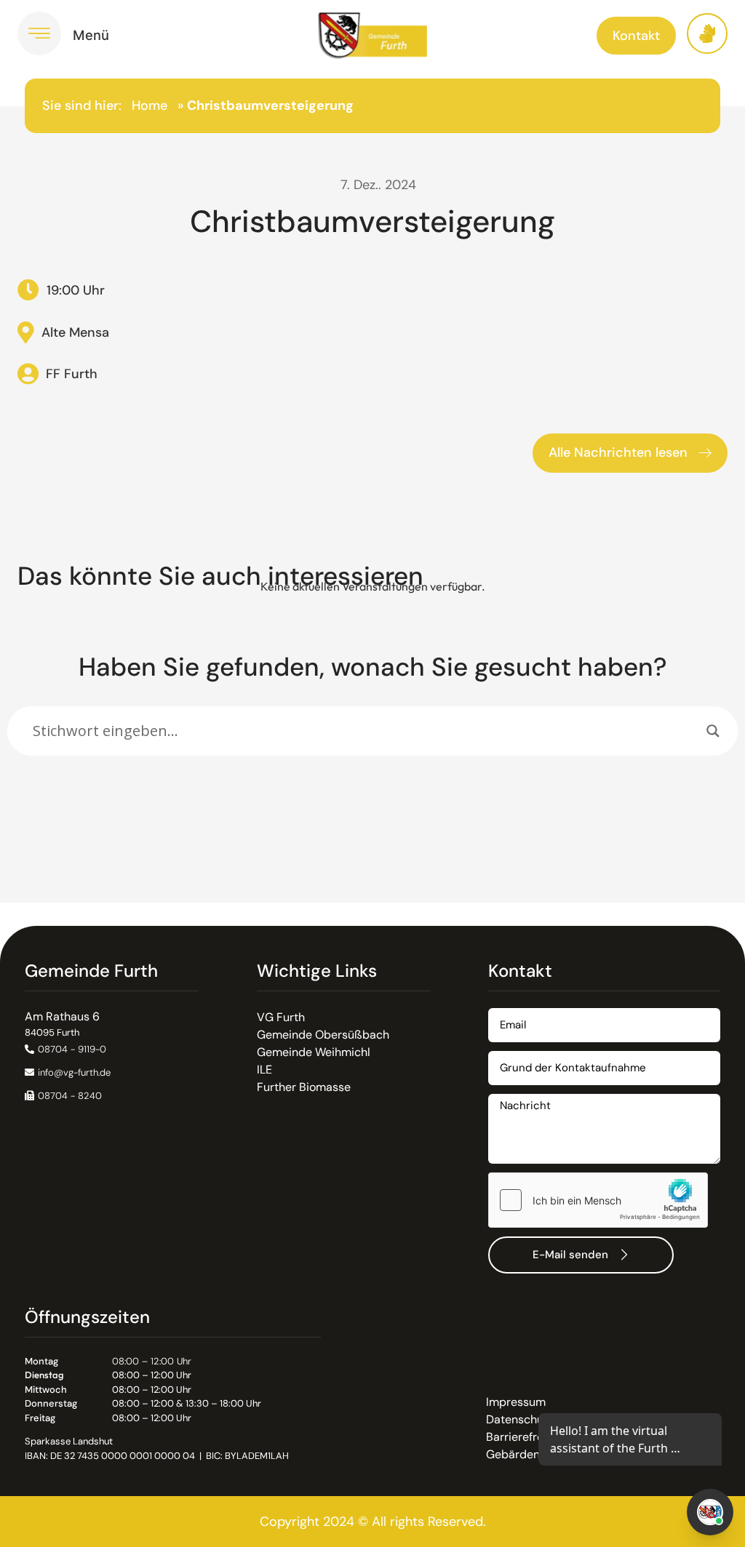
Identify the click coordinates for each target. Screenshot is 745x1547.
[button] (63, 1095)
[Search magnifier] (713, 731)
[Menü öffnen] (39, 33)
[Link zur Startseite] (372, 36)
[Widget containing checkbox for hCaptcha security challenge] (598, 1200)
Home (149, 105)
